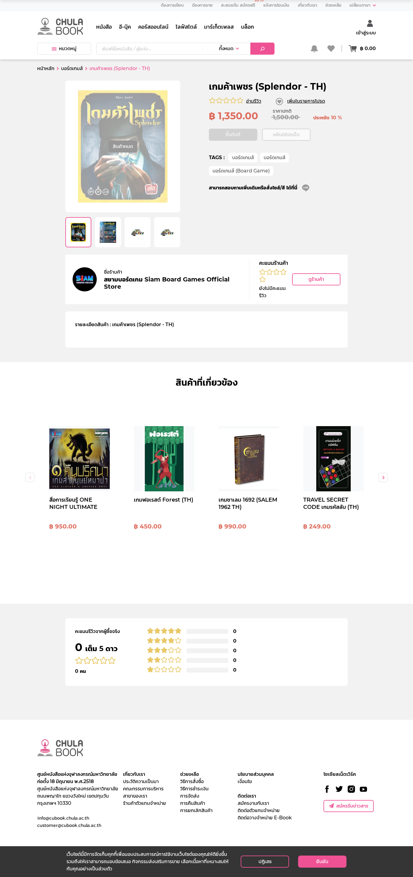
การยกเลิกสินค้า (196, 810)
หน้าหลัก (45, 68)
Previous (30, 477)
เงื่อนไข (245, 781)
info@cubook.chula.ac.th (63, 817)
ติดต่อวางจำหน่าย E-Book (265, 818)
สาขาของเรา (135, 796)
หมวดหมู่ (67, 48)
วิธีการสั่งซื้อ (192, 781)
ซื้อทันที (233, 134)
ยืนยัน (322, 861)
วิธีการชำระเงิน (194, 789)
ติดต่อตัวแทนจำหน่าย (259, 810)
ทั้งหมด (226, 48)
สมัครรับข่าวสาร (352, 806)
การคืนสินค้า (192, 803)
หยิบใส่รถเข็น (286, 134)
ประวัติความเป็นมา (141, 781)
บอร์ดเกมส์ (243, 157)
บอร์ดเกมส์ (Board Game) (241, 171)
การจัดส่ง (189, 796)
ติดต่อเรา (247, 796)
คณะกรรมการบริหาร (143, 789)
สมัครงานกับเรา (253, 803)
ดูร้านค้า (316, 279)
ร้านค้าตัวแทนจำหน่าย (144, 803)
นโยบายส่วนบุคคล (256, 774)
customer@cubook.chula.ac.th (69, 825)
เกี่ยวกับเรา (134, 774)
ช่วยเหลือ (189, 774)
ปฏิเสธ (265, 861)
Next (383, 477)
